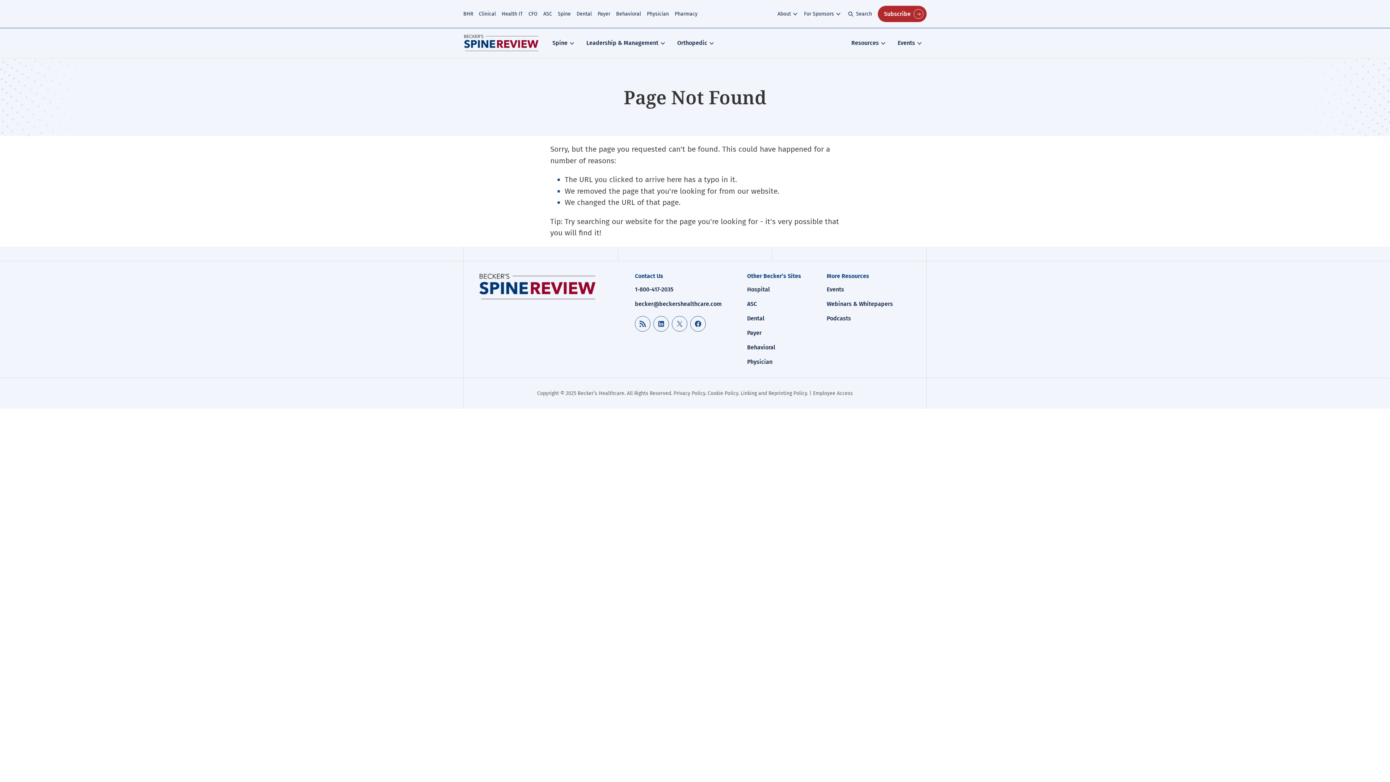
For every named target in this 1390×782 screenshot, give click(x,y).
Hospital (758, 289)
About (784, 14)
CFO (533, 14)
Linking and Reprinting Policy (774, 393)
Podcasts (839, 318)
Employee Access (833, 393)
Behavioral (628, 14)
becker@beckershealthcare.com (678, 303)
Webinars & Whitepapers (860, 303)
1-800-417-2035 (654, 289)
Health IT (512, 14)
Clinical (487, 14)
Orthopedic (692, 42)
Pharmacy (686, 14)
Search (864, 14)
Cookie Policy (723, 393)
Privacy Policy (689, 393)
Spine (564, 14)
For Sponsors (819, 14)
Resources (865, 42)
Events (906, 42)
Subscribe (897, 13)
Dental (584, 14)
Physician (658, 14)
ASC (547, 14)
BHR (468, 14)
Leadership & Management (622, 42)
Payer (604, 14)
